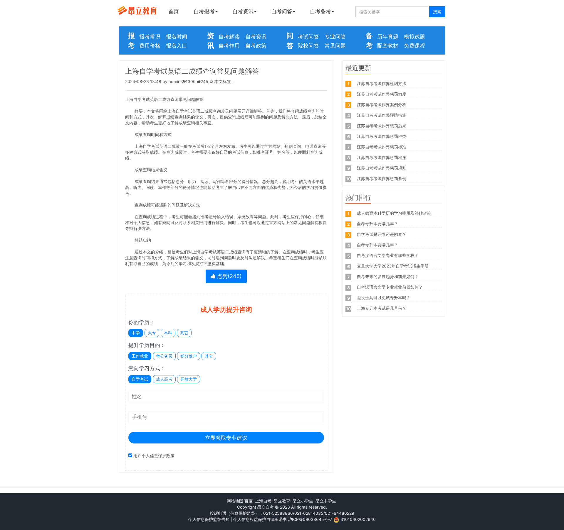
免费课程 (414, 46)
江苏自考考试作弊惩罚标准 (381, 146)
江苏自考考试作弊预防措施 (381, 115)
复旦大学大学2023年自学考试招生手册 (393, 265)
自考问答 (281, 11)
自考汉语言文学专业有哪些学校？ (388, 255)
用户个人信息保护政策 (153, 455)
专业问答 (335, 36)
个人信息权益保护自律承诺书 (260, 519)
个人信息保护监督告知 (208, 519)
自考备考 (320, 11)
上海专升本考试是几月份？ (381, 308)
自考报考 (204, 11)
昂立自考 (265, 506)
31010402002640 (358, 519)
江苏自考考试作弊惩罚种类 (381, 136)
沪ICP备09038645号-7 (310, 519)
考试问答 (308, 36)
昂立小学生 (303, 500)
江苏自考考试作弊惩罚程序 (381, 157)
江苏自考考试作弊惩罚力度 (381, 94)
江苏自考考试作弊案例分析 (381, 104)
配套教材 (387, 46)
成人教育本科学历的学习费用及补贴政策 (394, 213)
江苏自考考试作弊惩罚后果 (381, 125)
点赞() (229, 276)
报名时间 (176, 36)
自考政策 (255, 46)
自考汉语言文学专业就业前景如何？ (390, 287)
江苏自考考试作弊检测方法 (381, 83)
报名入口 (176, 46)
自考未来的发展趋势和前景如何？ (388, 276)
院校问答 (308, 46)
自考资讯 (243, 11)
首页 (173, 11)
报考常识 (149, 36)
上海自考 (263, 500)
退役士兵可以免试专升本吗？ (383, 297)
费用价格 (149, 46)
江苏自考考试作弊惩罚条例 (381, 178)
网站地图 (235, 500)
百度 (248, 500)
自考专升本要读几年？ (377, 223)
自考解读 (229, 36)
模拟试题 (414, 36)
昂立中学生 (325, 500)
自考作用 (229, 46)
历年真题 (387, 36)
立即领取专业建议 (226, 438)
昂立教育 (282, 500)
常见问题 (335, 46)
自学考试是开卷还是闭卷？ (381, 234)
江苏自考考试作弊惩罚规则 (381, 167)
